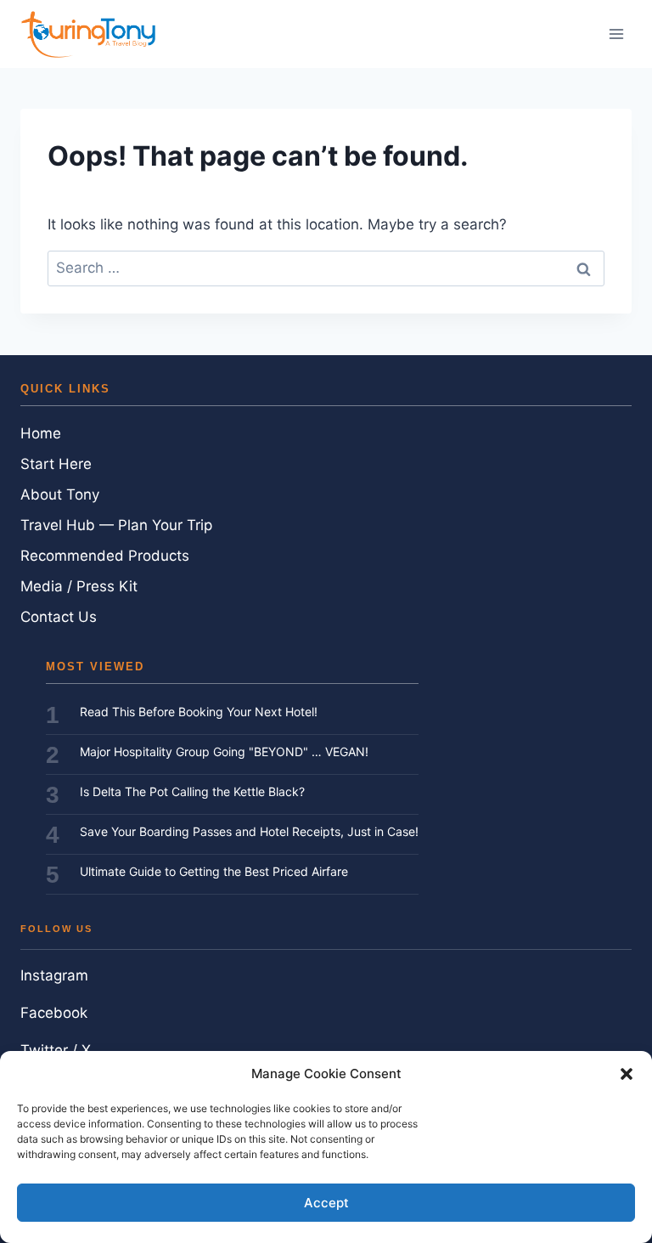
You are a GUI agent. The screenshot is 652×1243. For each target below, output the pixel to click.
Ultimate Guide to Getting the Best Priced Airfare (214, 871)
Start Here (56, 463)
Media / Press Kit (79, 586)
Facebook (53, 1012)
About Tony (59, 494)
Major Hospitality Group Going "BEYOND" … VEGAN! (224, 751)
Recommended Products (104, 555)
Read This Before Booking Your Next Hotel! (199, 711)
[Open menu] (616, 33)
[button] (626, 1073)
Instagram (54, 975)
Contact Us (58, 616)
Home (40, 433)
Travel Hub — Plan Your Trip (116, 525)
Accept (326, 1203)
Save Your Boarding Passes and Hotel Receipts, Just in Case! (249, 831)
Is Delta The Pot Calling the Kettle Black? (192, 791)
